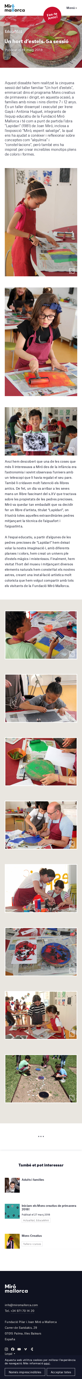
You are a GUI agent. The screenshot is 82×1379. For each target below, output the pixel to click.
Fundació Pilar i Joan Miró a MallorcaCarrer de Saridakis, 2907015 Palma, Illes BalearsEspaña (31, 1330)
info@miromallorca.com (21, 1305)
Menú (70, 8)
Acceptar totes (61, 1372)
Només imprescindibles (25, 1372)
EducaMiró (13, 31)
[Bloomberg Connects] (31, 1349)
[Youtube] (19, 1349)
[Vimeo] (25, 1349)
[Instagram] (6, 1349)
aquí (47, 1363)
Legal (9, 1353)
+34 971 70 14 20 (22, 1310)
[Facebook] (12, 1349)
